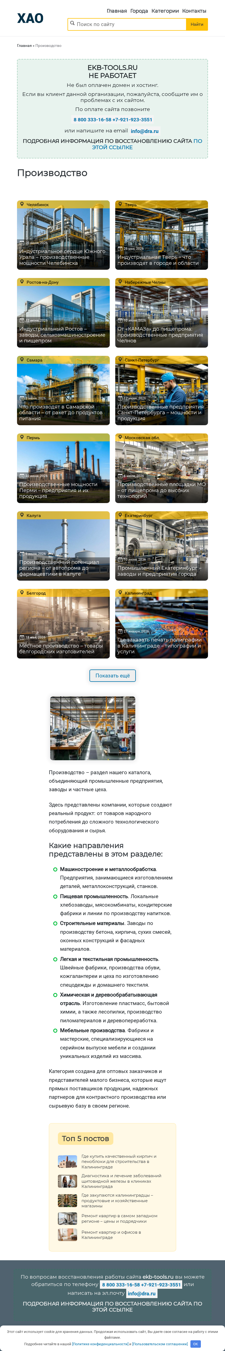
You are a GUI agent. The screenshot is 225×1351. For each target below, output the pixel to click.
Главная (117, 11)
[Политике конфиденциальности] (100, 1344)
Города (139, 11)
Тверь (130, 204)
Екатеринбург (138, 515)
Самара (34, 359)
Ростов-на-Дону (42, 282)
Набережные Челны (144, 282)
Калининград (138, 593)
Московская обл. (142, 437)
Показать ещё (112, 675)
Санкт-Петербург (141, 359)
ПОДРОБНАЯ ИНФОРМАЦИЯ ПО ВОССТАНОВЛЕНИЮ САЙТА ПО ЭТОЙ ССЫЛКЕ (112, 1307)
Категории (165, 11)
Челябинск (37, 204)
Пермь (33, 437)
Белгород (36, 593)
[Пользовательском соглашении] (160, 1344)
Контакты (194, 11)
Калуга (33, 515)
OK (195, 1344)
